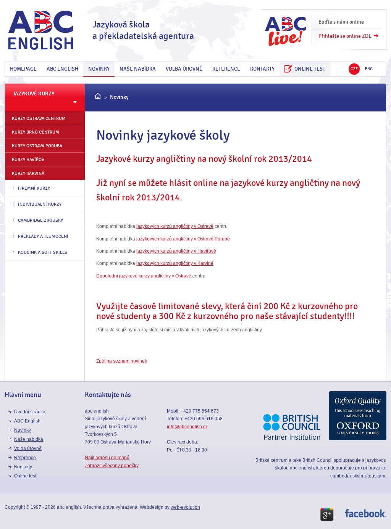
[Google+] (327, 516)
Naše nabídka (138, 69)
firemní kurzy (34, 188)
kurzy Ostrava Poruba (37, 145)
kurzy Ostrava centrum (39, 118)
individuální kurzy (39, 204)
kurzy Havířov (28, 159)
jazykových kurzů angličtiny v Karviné (174, 263)
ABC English (62, 69)
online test (308, 69)
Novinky (99, 69)
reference (226, 69)
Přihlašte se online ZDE (345, 36)
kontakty (262, 69)
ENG (369, 68)
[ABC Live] (285, 34)
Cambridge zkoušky (40, 220)
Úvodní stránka (29, 411)
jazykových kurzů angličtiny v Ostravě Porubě (183, 239)
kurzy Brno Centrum (35, 132)
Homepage (23, 69)
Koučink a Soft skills (42, 252)
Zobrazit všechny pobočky (112, 465)
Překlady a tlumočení (43, 236)
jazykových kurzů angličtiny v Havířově (176, 251)
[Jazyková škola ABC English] (40, 30)
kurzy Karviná (28, 173)
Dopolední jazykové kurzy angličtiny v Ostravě (143, 276)
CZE (354, 68)
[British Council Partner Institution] (291, 438)
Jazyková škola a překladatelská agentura (143, 30)
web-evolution (185, 507)
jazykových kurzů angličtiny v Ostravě (174, 226)
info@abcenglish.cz (187, 426)
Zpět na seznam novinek (121, 361)
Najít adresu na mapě (107, 457)
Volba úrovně (184, 69)
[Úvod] (97, 97)
